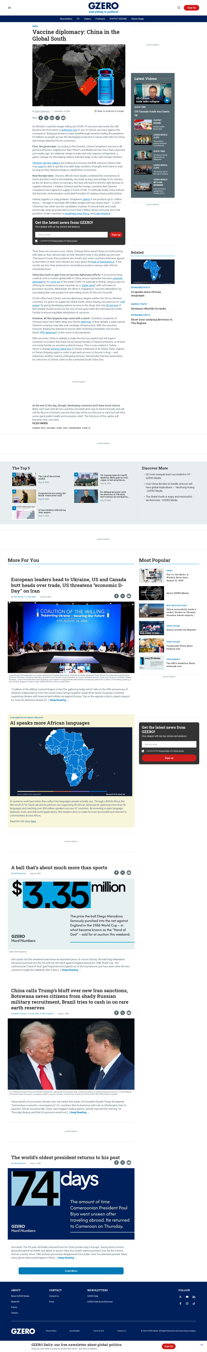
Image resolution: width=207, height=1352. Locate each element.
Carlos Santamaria (42, 111)
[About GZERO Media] (151, 592)
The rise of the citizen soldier (49, 477)
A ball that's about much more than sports (59, 867)
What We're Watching (176, 606)
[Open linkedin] (194, 1297)
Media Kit (15, 1302)
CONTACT (55, 1290)
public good (88, 285)
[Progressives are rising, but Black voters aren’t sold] (24, 495)
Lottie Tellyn (31, 597)
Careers (14, 1313)
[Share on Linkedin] (52, 118)
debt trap (86, 321)
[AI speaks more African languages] (153, 271)
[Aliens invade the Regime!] (151, 627)
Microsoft (39, 718)
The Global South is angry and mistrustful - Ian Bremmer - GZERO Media (169, 498)
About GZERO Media (177, 593)
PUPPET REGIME (118, 18)
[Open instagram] (187, 1304)
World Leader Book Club (158, 128)
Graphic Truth (139, 304)
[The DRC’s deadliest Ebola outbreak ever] (151, 662)
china (59, 428)
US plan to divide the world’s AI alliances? (160, 157)
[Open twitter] (180, 1297)
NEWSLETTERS (97, 1290)
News (35, 26)
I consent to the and (58, 241)
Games (169, 571)
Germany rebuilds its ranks (148, 308)
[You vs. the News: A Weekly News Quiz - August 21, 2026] (151, 575)
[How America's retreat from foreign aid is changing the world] (143, 186)
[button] (191, 8)
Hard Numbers (173, 659)
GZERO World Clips (160, 136)
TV (78, 18)
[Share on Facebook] (40, 118)
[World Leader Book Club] (143, 124)
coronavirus (74, 428)
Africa (85, 213)
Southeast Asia (73, 213)
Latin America (102, 213)
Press (51, 1302)
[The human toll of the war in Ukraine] (143, 169)
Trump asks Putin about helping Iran (179, 647)
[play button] (152, 93)
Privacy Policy (57, 241)
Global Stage (137, 18)
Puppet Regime (157, 121)
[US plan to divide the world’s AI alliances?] (143, 155)
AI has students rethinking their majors (52, 511)
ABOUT (16, 1290)
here (33, 821)
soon (40, 166)
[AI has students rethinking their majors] (24, 512)
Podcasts (100, 18)
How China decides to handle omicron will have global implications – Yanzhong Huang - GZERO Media (170, 487)
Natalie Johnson (20, 1014)
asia (65, 428)
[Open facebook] (180, 1304)
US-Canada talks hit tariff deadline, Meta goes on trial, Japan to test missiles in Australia (114, 479)
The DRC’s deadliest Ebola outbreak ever (180, 665)
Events (14, 1307)
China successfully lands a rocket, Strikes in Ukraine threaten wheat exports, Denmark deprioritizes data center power (181, 615)
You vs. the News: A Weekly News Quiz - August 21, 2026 (177, 577)
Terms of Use (72, 241)
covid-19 (86, 428)
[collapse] (201, 1345)
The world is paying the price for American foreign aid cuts (159, 144)
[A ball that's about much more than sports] (71, 913)
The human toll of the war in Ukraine (160, 173)
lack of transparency (102, 261)
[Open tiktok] (194, 1304)
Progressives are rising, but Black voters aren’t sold (52, 494)
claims (86, 199)
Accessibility (75, 1331)
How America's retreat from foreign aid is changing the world (159, 193)
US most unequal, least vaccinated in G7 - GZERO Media (169, 476)
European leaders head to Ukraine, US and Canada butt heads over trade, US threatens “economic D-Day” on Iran (68, 585)
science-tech (38, 428)
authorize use (69, 129)
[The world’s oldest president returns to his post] (71, 1203)
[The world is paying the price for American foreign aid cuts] (143, 139)
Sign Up (169, 1346)
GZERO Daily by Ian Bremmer (100, 1302)
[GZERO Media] (103, 7)
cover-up (55, 281)
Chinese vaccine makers (46, 162)
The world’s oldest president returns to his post (65, 1157)
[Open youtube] (187, 1297)
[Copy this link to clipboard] (57, 118)
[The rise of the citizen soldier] (24, 479)
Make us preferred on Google (110, 111)
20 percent (111, 305)
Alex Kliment (19, 597)
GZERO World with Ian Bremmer (160, 182)
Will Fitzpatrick (20, 873)
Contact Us (54, 1296)
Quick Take (140, 107)
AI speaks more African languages (50, 723)
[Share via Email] (63, 118)
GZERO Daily (92, 1296)
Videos (87, 18)
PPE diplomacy (48, 332)
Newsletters (66, 18)
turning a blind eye (60, 348)
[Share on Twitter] (46, 118)
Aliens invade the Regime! (181, 629)
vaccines (50, 428)
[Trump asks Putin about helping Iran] (151, 645)
